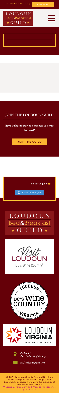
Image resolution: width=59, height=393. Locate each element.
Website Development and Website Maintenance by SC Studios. (29, 388)
